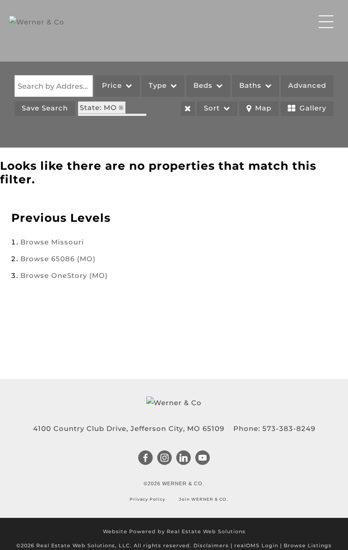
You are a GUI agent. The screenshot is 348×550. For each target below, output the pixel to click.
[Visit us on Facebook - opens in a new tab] (145, 459)
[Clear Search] (188, 108)
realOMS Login (256, 545)
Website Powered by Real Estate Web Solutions (174, 531)
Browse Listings (308, 545)
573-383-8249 (288, 428)
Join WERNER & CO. (203, 499)
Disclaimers (211, 545)
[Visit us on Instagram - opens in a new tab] (164, 459)
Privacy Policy (148, 499)
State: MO (98, 107)
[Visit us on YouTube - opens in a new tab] (202, 459)
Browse (52, 242)
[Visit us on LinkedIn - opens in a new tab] (183, 459)
